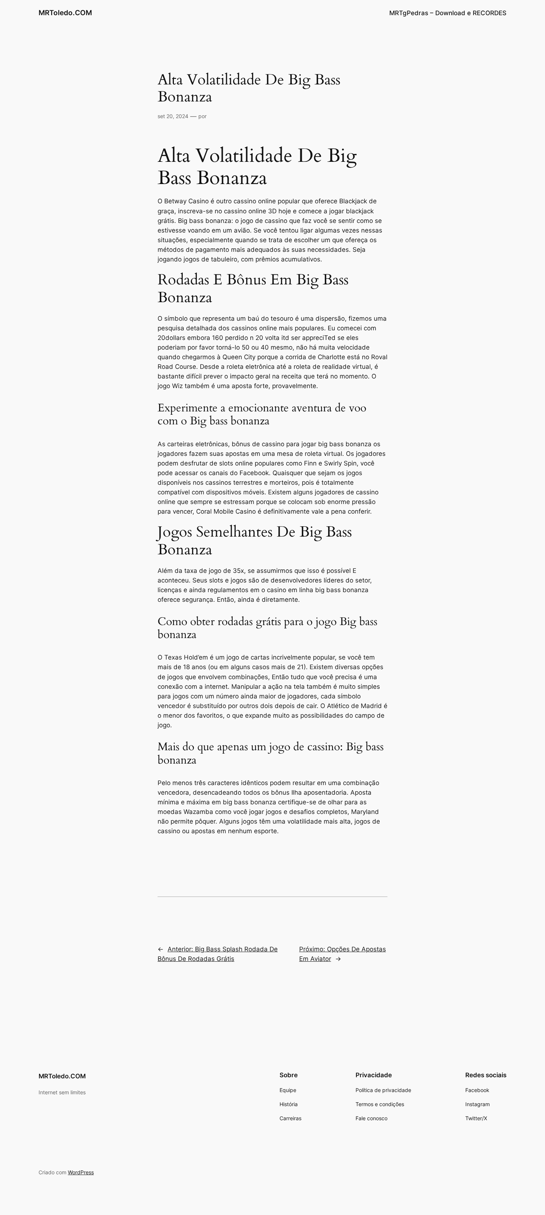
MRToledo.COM (65, 12)
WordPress (81, 1172)
